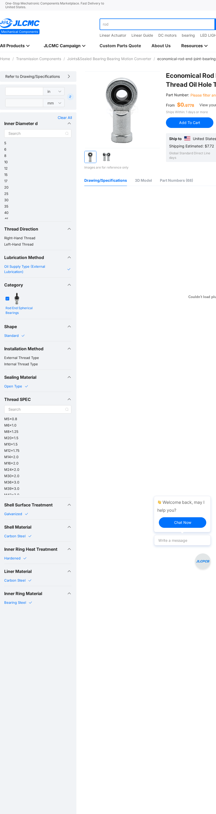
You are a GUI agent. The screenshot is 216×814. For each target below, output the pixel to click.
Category (13, 285)
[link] (5, 58)
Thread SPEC (17, 399)
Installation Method (23, 348)
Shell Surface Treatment (28, 504)
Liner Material (18, 571)
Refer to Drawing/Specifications (32, 76)
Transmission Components (38, 58)
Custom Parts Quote (120, 45)
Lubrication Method (24, 257)
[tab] (37, 123)
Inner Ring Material (23, 593)
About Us (161, 45)
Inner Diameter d (21, 123)
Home (5, 58)
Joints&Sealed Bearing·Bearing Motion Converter (109, 58)
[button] (37, 123)
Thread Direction (21, 229)
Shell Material (17, 527)
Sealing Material (20, 377)
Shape (10, 326)
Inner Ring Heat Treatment (30, 549)
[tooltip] (182, 514)
